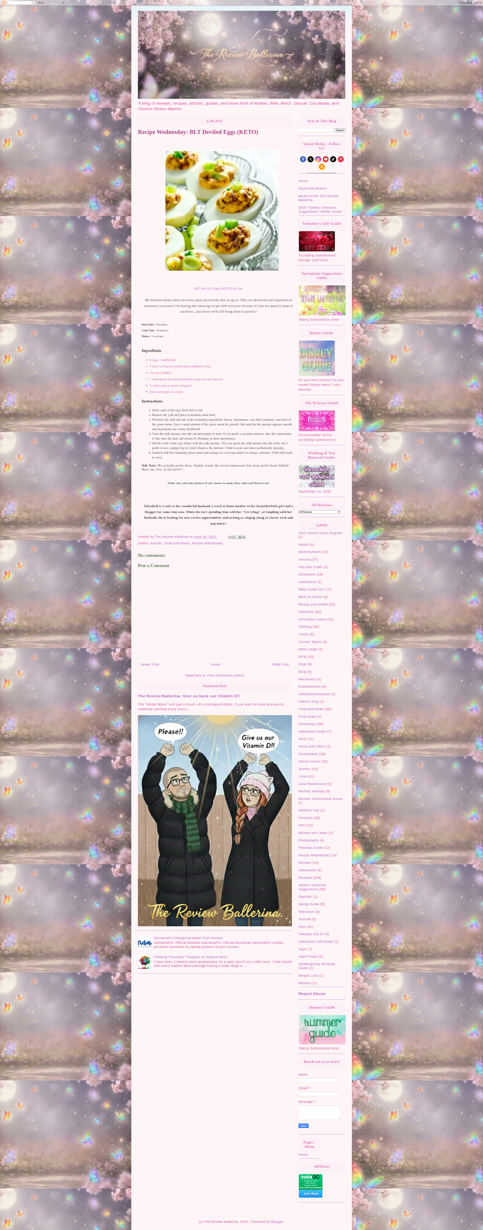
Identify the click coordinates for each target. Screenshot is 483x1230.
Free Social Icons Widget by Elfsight (321, 173)
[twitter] (311, 159)
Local (302, 776)
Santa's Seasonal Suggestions (312, 887)
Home (215, 664)
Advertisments (309, 552)
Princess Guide (310, 848)
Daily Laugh (308, 649)
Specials (305, 897)
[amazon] (322, 167)
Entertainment (309, 686)
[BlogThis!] (233, 537)
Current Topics (310, 642)
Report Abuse (312, 993)
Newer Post (150, 664)
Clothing (305, 627)
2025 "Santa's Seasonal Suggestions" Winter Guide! (320, 210)
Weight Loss (308, 975)
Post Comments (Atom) (226, 675)
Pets (302, 825)
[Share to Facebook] (240, 537)
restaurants (307, 870)
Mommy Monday (311, 791)
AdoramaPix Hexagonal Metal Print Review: (188, 938)
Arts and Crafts (310, 567)
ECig (302, 672)
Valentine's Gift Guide (315, 941)
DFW (302, 657)
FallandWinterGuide (314, 694)
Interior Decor (309, 761)
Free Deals (307, 717)
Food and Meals (177, 543)
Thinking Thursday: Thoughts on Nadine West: (191, 957)
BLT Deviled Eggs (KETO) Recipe (219, 288)
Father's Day (308, 701)
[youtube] (326, 159)
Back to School (310, 597)
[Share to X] (237, 537)
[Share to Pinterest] (244, 537)
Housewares (308, 754)
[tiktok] (333, 159)
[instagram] (318, 159)
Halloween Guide (312, 731)
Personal (305, 818)
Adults (303, 544)
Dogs (302, 664)
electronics (307, 679)
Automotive (307, 582)
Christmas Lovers (312, 619)
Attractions (307, 574)
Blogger (277, 1222)
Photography (308, 840)
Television (306, 912)
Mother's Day (308, 810)
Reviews (305, 878)
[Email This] (230, 537)
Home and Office (311, 746)
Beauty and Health (313, 604)
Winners (305, 983)
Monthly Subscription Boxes (320, 799)
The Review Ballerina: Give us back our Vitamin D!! (189, 696)
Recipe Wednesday (207, 543)
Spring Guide (308, 904)
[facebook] (303, 159)
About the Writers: (312, 188)
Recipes (304, 863)
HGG (302, 739)
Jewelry (304, 769)
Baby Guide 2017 (312, 589)
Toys (302, 927)
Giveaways (307, 724)
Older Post (280, 664)
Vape (302, 949)
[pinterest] (341, 159)
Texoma (304, 919)
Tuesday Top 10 (311, 934)
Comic (303, 634)
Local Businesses (312, 784)
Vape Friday (308, 956)
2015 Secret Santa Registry (320, 533)
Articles (156, 543)
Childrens (306, 612)
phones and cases (313, 833)
